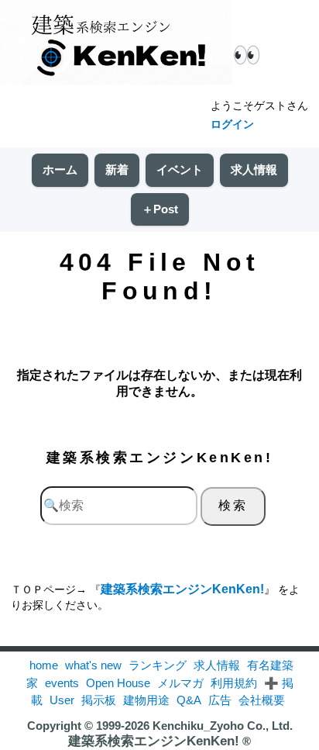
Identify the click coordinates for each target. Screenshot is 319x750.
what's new (93, 665)
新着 (117, 169)
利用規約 (234, 683)
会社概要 (261, 700)
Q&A (189, 700)
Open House (118, 683)
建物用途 (146, 700)
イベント (179, 169)
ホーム (60, 169)
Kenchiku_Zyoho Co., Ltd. (223, 725)
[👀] (116, 44)
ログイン (232, 124)
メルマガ (180, 683)
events (62, 683)
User (62, 700)
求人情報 (254, 169)
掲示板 (98, 700)
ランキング (158, 665)
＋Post (160, 209)
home (43, 665)
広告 (220, 700)
